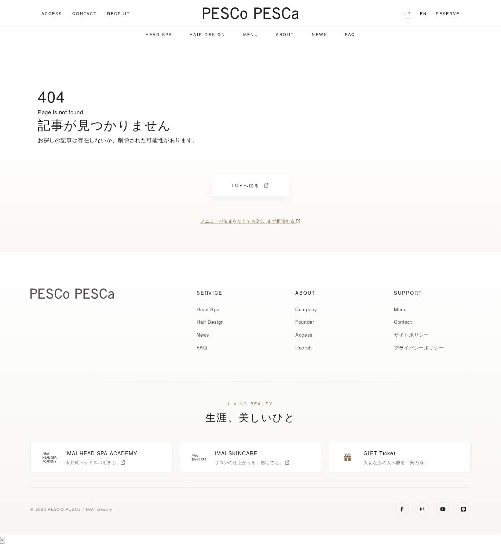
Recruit (303, 347)
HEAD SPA (159, 34)
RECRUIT (118, 13)
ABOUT (285, 34)
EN (423, 13)
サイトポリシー (411, 334)
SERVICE (210, 292)
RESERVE (448, 13)
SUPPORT (408, 292)
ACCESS (51, 13)
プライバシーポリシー (419, 347)
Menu (400, 309)
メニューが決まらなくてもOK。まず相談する (248, 221)
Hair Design (210, 321)
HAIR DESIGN (208, 34)
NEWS (319, 34)
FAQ (350, 34)
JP (408, 13)
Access (304, 334)
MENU (251, 34)
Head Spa (208, 309)
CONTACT (84, 13)
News (203, 334)
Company (306, 309)
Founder (304, 321)
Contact (403, 321)
